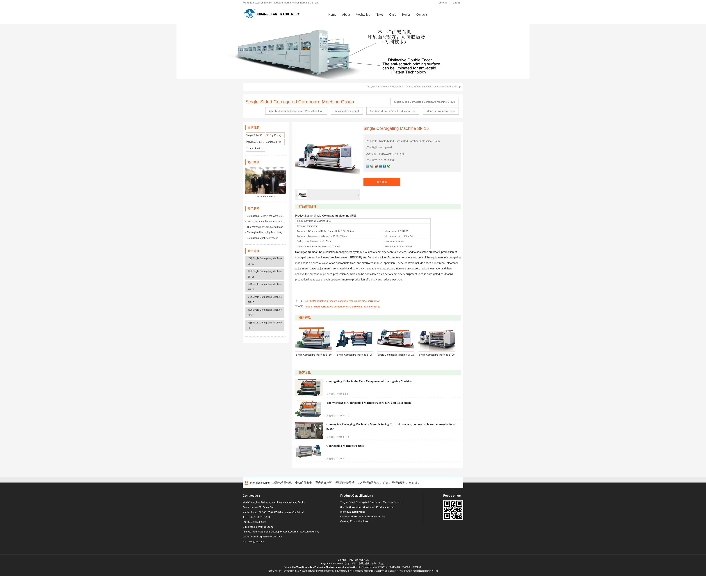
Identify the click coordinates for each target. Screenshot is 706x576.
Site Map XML (362, 560)
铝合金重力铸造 (287, 571)
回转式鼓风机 (377, 571)
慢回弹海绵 (330, 571)
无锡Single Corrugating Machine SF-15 (265, 325)
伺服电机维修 (356, 571)
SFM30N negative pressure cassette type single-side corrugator (342, 300)
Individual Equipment (347, 110)
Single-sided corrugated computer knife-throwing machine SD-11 (343, 306)
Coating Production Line (441, 110)
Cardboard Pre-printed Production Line (393, 110)
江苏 (347, 563)
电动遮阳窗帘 (303, 482)
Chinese (442, 2)
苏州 (367, 563)
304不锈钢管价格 (368, 482)
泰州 (374, 563)
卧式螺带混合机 (316, 571)
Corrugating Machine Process (262, 238)
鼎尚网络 (417, 567)
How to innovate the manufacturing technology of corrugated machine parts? (266, 221)
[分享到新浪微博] (376, 166)
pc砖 (422, 571)
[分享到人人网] (384, 166)
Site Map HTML (345, 560)
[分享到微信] (389, 166)
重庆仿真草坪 (323, 482)
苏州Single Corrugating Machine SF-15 (265, 300)
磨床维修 (414, 571)
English (457, 2)
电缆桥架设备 (343, 571)
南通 (361, 563)
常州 (354, 563)
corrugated (385, 147)
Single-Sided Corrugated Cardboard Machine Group (433, 86)
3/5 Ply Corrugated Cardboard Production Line (296, 110)
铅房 (385, 482)
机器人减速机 (301, 571)
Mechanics (397, 86)
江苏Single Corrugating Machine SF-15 (265, 261)
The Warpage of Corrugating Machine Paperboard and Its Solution (266, 227)
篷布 (387, 571)
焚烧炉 (367, 571)
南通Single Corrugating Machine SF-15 (265, 287)
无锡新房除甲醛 (345, 482)
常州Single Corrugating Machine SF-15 (265, 274)
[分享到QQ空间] (372, 166)
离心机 (413, 482)
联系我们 (382, 182)
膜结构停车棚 (431, 571)
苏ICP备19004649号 (389, 567)
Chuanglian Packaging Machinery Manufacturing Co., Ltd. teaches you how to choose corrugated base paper (266, 232)
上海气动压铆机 (282, 482)
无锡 (380, 563)
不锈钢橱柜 (398, 482)
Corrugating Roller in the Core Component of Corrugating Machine (266, 216)
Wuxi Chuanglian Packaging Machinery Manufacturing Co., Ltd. (329, 567)
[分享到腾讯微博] (380, 166)
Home (386, 86)
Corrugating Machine (335, 215)
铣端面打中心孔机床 (400, 571)
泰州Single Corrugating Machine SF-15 (265, 312)
